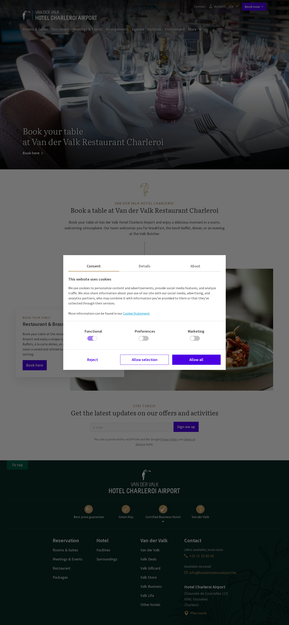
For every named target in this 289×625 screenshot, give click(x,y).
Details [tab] (144, 266)
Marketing (196, 331)
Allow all (196, 359)
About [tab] (195, 266)
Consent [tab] (94, 266)
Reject (92, 359)
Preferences (145, 331)
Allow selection (144, 359)
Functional (93, 331)
